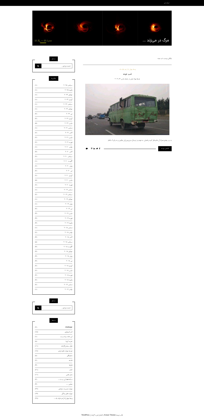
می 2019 (53, 209)
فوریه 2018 (53, 275)
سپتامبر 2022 (53, 104)
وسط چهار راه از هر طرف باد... (127, 69)
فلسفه (53, 361)
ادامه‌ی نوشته (165, 149)
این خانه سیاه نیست (53, 337)
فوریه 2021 (53, 142)
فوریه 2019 (53, 218)
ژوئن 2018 (53, 256)
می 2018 (53, 261)
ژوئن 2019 (53, 204)
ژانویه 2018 (53, 280)
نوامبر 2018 (53, 233)
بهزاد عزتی (133, 79)
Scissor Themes (110, 415)
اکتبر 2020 (53, 152)
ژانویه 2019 (53, 223)
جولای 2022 (53, 109)
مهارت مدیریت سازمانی (53, 389)
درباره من (166, 3)
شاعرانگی (53, 356)
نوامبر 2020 (53, 147)
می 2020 (53, 171)
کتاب (53, 370)
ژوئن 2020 (53, 166)
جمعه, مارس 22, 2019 (121, 79)
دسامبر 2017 (53, 285)
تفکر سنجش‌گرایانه (53, 346)
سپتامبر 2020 (53, 157)
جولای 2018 (53, 252)
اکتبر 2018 (53, 237)
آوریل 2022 (53, 119)
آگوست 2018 (53, 247)
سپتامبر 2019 (53, 195)
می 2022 (53, 114)
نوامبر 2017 (53, 290)
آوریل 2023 (53, 100)
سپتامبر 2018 (53, 242)
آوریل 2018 (53, 266)
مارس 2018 (53, 271)
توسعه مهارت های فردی (53, 351)
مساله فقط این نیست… (53, 380)
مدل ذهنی (53, 375)
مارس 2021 (53, 138)
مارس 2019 (53, 214)
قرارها (53, 365)
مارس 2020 (53, 180)
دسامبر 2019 (53, 190)
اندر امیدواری (53, 332)
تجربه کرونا (53, 341)
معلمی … (53, 384)
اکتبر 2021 (53, 133)
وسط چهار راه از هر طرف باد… (53, 398)
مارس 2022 (53, 123)
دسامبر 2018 (53, 228)
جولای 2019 (53, 199)
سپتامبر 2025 (53, 85)
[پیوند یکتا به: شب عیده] (127, 110)
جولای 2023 (53, 95)
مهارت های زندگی (53, 394)
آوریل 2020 (53, 176)
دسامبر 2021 (53, 128)
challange (53, 327)
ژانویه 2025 (53, 90)
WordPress (85, 415)
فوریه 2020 (53, 185)
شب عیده (127, 74)
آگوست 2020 (53, 161)
